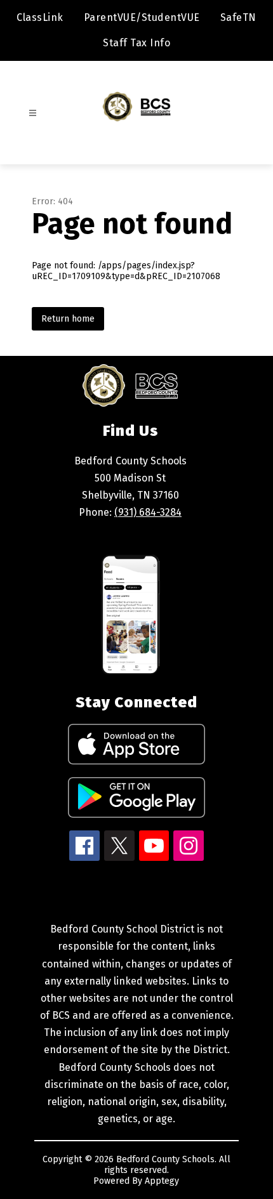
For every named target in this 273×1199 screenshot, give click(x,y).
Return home (68, 318)
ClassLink (40, 17)
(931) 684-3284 (148, 512)
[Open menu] (32, 113)
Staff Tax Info (136, 43)
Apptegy (162, 1181)
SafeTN (238, 17)
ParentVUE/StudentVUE (142, 17)
